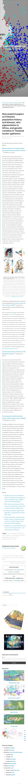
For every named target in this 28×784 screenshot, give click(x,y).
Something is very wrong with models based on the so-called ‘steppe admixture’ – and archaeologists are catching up (15, 527)
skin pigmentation (6, 539)
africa (8, 533)
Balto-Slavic (13, 761)
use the (16, 580)
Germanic (13, 759)
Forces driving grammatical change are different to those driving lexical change (14, 562)
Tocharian (11, 750)
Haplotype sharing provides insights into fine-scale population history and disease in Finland (13, 149)
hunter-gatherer (15, 535)
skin (18, 537)
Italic (12, 754)
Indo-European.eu (14, 46)
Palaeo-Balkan (12, 763)
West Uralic (16, 770)
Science (11, 102)
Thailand (14, 539)
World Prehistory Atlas (14, 683)
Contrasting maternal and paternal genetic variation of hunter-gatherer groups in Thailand (14, 417)
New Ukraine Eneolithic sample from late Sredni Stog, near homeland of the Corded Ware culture (14, 512)
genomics (8, 535)
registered (19, 569)
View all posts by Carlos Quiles (9, 548)
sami (14, 537)
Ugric (12, 772)
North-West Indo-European (16, 752)
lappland (22, 535)
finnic (3, 535)
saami (11, 537)
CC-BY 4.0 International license (16, 296)
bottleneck (14, 533)
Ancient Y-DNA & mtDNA (14, 698)
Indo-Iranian (11, 765)
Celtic (11, 756)
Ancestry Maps (14, 726)
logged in (10, 572)
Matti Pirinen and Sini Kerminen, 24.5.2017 (9, 348)
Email (3, 657)
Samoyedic (12, 774)
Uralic (23, 136)
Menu (14, 53)
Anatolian (12, 748)
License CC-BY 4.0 (11, 314)
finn (23, 533)
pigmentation (5, 537)
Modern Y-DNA (14, 712)
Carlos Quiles (6, 136)
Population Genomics (18, 102)
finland (19, 533)
